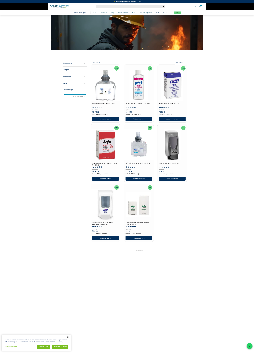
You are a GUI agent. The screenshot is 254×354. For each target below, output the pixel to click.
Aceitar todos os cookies (60, 347)
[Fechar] (68, 337)
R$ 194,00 (81, 96)
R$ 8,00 (75, 96)
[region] (36, 343)
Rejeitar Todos (43, 347)
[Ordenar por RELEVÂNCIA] (183, 62)
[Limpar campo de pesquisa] (164, 6)
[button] (75, 63)
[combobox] (130, 6)
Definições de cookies (11, 346)
